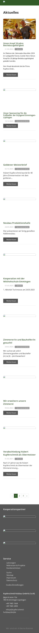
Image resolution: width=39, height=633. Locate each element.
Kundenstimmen (13, 568)
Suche (9, 572)
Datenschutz (11, 580)
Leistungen (11, 563)
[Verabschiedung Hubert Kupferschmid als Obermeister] (19, 437)
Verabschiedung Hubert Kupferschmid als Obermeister (19, 453)
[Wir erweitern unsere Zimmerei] (19, 386)
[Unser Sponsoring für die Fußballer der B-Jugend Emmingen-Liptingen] (19, 99)
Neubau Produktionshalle (16, 222)
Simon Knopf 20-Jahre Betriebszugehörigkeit (13, 44)
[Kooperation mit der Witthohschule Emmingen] (19, 263)
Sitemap (9, 575)
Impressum (11, 578)
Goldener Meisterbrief (15, 164)
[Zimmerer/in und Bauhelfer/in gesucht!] (19, 325)
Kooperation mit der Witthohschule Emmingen (17, 280)
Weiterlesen (11, 75)
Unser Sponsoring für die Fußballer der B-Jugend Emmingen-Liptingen (19, 115)
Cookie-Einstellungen (15, 585)
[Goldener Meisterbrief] (19, 150)
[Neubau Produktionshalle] (19, 208)
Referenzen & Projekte (15, 565)
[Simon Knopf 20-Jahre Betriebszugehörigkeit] (19, 29)
